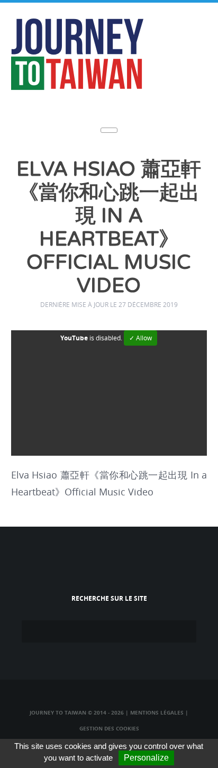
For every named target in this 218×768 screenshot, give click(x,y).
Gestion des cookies (109, 728)
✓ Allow (140, 337)
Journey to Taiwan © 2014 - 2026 (77, 712)
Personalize (146, 757)
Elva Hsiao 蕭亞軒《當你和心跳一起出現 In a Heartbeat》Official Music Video (108, 228)
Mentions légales (157, 712)
